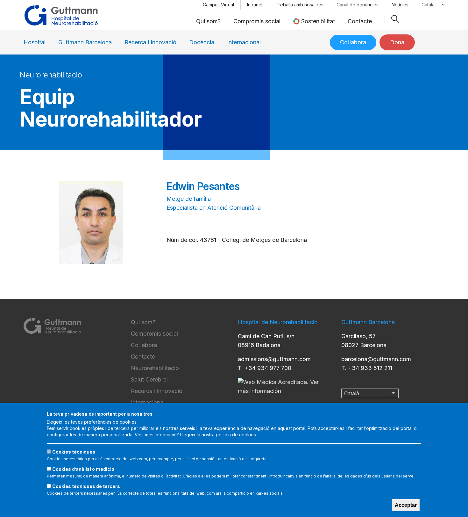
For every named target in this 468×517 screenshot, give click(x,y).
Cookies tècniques (73, 452)
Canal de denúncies (358, 4)
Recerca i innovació (156, 391)
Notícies (400, 4)
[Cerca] (395, 19)
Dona (397, 42)
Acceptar (406, 505)
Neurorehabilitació (155, 368)
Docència (201, 42)
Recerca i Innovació (150, 42)
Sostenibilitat (318, 21)
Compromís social (256, 21)
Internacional (244, 42)
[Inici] (61, 15)
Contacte (360, 21)
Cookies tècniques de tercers (86, 486)
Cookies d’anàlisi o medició (83, 469)
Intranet (255, 4)
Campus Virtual (218, 4)
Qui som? (208, 21)
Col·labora (353, 42)
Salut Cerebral (149, 379)
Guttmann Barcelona (85, 42)
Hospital (35, 42)
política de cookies (236, 434)
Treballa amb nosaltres (299, 4)
